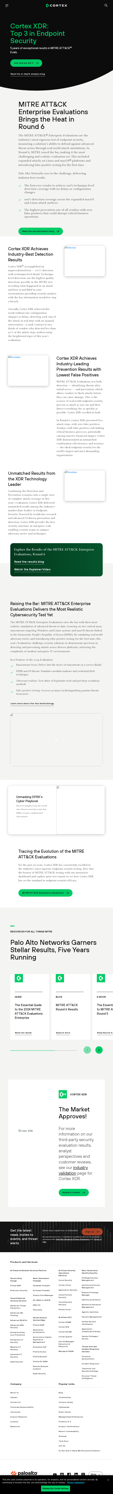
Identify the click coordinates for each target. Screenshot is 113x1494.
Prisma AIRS (15, 1286)
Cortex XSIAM (65, 1322)
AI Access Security (18, 1290)
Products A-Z (65, 1422)
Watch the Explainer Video (32, 569)
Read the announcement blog (38, 231)
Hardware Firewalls (41, 1286)
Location (14, 1422)
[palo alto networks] (56, 5)
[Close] (108, 1480)
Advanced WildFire (18, 1320)
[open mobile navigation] (7, 5)
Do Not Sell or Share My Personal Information (79, 1451)
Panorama (37, 1310)
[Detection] (85, 261)
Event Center (65, 1412)
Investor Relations (18, 1417)
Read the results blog (29, 561)
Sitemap (63, 1436)
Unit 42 (62, 1446)
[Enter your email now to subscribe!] (60, 1232)
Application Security (68, 1290)
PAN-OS (36, 1305)
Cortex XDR (64, 1327)
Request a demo (71, 1192)
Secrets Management (92, 1317)
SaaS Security (16, 1362)
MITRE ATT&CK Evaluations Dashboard (43, 893)
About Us (14, 1393)
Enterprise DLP (39, 1347)
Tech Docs (64, 1441)
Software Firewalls (41, 1290)
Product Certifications (69, 1426)
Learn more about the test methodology (32, 703)
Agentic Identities (90, 1312)
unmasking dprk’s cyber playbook (81, 810)
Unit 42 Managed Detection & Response (66, 1344)
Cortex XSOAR (65, 1332)
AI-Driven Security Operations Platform (67, 1273)
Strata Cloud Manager (43, 1295)
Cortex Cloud (65, 1285)
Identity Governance (91, 1300)
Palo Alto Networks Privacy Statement (73, 1239)
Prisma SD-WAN (40, 1361)
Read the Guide (23, 1033)
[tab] (32, 1050)
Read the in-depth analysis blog (28, 74)
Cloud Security (65, 1280)
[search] (106, 5)
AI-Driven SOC (65, 1317)
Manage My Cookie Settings (56, 1488)
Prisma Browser (40, 1357)
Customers (15, 1412)
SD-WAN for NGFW (41, 1300)
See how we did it (23, 63)
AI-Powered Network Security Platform (28, 1270)
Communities (65, 1397)
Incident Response (90, 1364)
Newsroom (15, 1426)
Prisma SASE (38, 1325)
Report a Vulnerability (69, 1431)
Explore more (63, 1033)
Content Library (66, 1402)
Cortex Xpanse (65, 1337)
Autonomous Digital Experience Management (42, 1339)
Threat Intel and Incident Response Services (90, 1349)
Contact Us (15, 1402)
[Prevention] (28, 370)
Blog (61, 1393)
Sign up (89, 1231)
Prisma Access (39, 1352)
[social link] (55, 1474)
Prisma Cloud (65, 1309)
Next (99, 1050)
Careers (14, 1397)
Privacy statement (75, 1482)
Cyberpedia (64, 1407)
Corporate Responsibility (22, 1407)
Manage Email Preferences (71, 1417)
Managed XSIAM (66, 1351)
